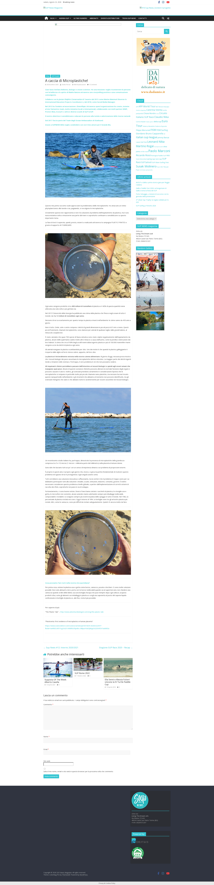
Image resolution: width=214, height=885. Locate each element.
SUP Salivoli (146, 162)
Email (46, 749)
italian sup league (146, 137)
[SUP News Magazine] (53, 8)
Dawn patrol (149, 122)
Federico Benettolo (149, 126)
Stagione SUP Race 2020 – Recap (116, 647)
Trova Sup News (129, 18)
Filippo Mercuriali (143, 130)
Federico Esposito (161, 126)
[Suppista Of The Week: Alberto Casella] (57, 659)
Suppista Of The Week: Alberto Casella (56, 680)
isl (164, 134)
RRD (168, 155)
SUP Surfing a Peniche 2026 (146, 206)
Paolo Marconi (159, 151)
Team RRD (160, 167)
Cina (157, 113)
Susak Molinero (146, 166)
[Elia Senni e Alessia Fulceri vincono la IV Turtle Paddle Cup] (118, 659)
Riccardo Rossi (143, 155)
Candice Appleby (141, 110)
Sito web (46, 761)
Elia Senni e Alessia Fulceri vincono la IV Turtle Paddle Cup (117, 682)
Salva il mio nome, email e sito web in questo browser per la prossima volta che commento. (78, 771)
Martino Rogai (145, 146)
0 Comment (93, 85)
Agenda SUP (64, 18)
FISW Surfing (162, 130)
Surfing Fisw (164, 162)
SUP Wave (155, 162)
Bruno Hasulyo (164, 107)
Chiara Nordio (150, 113)
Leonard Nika (156, 141)
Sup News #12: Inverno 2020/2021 (60, 647)
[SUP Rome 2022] (88, 659)
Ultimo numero (80, 18)
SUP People (55, 76)
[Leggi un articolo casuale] (168, 18)
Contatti (142, 18)
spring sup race (153, 159)
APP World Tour (147, 106)
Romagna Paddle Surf (158, 156)
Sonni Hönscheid (141, 159)
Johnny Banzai (163, 137)
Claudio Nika (161, 117)
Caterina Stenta (154, 109)
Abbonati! (94, 18)
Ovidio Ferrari (66, 85)
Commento (48, 704)
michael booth (158, 146)
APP (137, 107)
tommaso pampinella (146, 170)
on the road (144, 151)
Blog (52, 18)
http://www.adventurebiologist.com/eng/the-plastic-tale (82, 612)
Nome (46, 736)
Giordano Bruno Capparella (149, 133)
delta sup (157, 121)
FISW (153, 129)
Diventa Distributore (110, 18)
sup (160, 159)
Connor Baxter (141, 122)
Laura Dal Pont (141, 142)
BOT (157, 107)
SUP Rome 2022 (82, 673)
